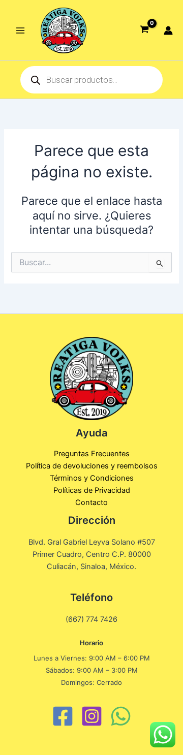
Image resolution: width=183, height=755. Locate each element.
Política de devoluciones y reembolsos (92, 465)
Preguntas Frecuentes (92, 453)
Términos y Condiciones (92, 478)
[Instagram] (92, 716)
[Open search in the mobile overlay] (91, 80)
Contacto (91, 502)
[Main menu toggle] (20, 30)
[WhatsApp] (121, 716)
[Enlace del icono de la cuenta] (168, 30)
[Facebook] (63, 716)
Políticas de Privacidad (91, 490)
